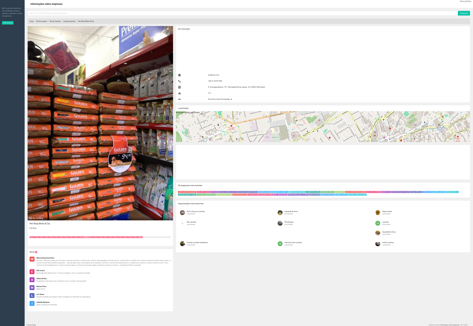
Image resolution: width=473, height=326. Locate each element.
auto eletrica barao (203, 192)
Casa (32, 21)
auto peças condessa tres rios (228, 192)
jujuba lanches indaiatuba (297, 192)
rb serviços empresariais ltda (206, 194)
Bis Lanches (191, 222)
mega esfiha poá (417, 192)
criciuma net (427, 192)
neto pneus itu (339, 192)
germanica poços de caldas (187, 194)
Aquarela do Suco (291, 211)
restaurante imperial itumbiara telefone (261, 194)
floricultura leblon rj (327, 192)
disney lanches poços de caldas (298, 194)
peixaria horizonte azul (240, 194)
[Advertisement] (252, 50)
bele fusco (214, 192)
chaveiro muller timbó (328, 194)
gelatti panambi (314, 194)
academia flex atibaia (313, 192)
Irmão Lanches (388, 242)
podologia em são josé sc (280, 192)
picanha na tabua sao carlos (357, 194)
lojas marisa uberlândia (373, 192)
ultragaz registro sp (452, 192)
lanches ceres (386, 192)
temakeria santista (264, 192)
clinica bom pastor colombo (401, 192)
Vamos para (7, 23)
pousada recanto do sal (224, 194)
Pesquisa (464, 13)
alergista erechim (341, 194)
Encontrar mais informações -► (220, 99)
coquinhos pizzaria (438, 192)
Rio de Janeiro (41, 21)
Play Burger (289, 222)
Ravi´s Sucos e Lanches (196, 211)
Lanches (385, 222)
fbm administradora (281, 194)
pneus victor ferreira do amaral (355, 192)
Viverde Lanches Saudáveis (197, 242)
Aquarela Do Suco (389, 232)
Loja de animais (69, 21)
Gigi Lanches (387, 211)
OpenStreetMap (184, 112)
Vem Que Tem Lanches (293, 242)
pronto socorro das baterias (187, 192)
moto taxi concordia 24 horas (248, 192)
